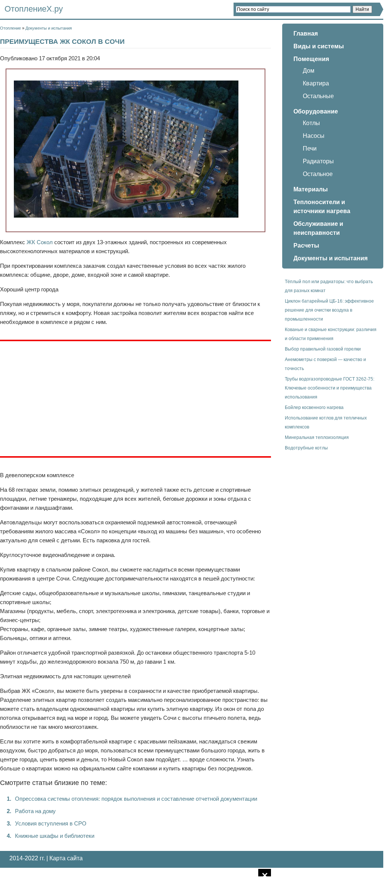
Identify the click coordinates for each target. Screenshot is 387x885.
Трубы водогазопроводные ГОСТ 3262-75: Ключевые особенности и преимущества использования (329, 388)
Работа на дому (35, 811)
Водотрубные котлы (306, 448)
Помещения (311, 59)
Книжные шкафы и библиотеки (54, 836)
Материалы (310, 189)
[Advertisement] (63, 397)
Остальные (318, 96)
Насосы (313, 136)
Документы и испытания (48, 28)
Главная (305, 33)
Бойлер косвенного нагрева (314, 407)
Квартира (316, 83)
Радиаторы (318, 161)
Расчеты (306, 245)
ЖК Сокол (40, 242)
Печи (310, 148)
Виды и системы (318, 46)
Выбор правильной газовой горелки (323, 349)
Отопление (10, 28)
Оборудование (315, 111)
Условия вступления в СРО (50, 823)
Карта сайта (66, 858)
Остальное (318, 174)
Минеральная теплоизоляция (317, 437)
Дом (308, 70)
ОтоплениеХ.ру (33, 8)
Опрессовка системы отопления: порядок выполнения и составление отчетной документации (136, 798)
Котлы (311, 123)
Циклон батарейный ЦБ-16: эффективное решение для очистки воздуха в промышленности (329, 310)
